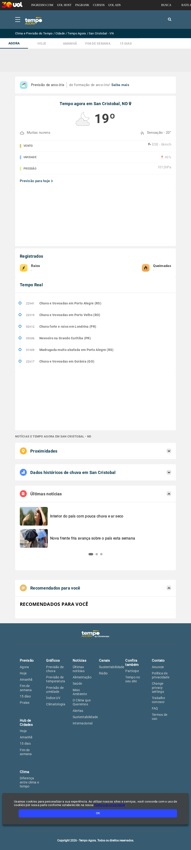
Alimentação (82, 677)
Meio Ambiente (80, 692)
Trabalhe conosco (158, 700)
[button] (91, 554)
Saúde (77, 683)
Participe (132, 671)
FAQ (155, 708)
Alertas (78, 711)
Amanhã (70, 43)
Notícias (79, 660)
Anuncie (158, 667)
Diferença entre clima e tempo (29, 782)
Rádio (103, 673)
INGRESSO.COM (42, 5)
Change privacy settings (158, 687)
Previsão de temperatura (55, 679)
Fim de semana (97, 43)
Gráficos (53, 660)
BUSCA (166, 5)
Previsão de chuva (55, 669)
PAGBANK (82, 5)
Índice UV (53, 698)
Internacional (83, 723)
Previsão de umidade (55, 689)
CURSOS (99, 5)
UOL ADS (114, 5)
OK (98, 813)
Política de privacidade (160, 675)
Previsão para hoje (35, 181)
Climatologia (55, 704)
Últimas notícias (79, 669)
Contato (158, 660)
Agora (14, 43)
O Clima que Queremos (82, 702)
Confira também (132, 662)
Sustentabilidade (85, 717)
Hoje (42, 43)
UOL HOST (64, 5)
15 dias (126, 43)
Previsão (27, 660)
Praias (25, 702)
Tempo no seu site (132, 679)
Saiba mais (120, 85)
